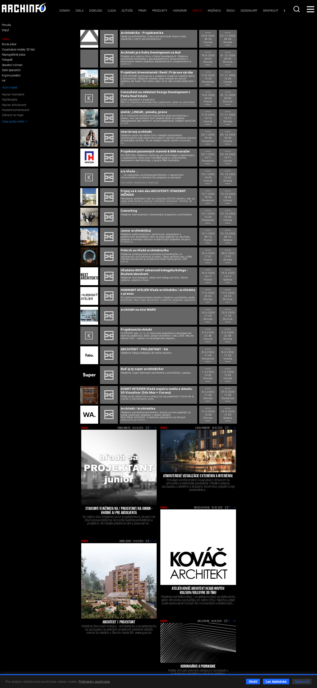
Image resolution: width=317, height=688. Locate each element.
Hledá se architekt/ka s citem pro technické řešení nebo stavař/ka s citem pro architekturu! (153, 38)
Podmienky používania (94, 681)
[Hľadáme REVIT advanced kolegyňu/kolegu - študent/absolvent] (89, 276)
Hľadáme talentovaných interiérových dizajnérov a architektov (156, 215)
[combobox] (297, 9)
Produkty (159, 10)
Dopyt (5, 30)
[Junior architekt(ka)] (89, 237)
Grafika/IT (270, 10)
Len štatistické (276, 681)
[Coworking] (89, 217)
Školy (230, 10)
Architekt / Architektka (138, 408)
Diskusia (95, 10)
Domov (64, 10)
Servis (197, 10)
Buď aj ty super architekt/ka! (142, 369)
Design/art (249, 10)
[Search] (297, 9)
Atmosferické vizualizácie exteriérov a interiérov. (198, 476)
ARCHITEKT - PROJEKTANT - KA (144, 349)
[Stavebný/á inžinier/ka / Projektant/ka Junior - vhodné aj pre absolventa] (119, 467)
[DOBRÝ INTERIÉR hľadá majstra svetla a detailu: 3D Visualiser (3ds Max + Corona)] (89, 395)
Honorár (180, 10)
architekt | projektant (119, 622)
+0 (155, 428)
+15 (234, 621)
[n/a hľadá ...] (89, 177)
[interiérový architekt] (89, 138)
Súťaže (127, 10)
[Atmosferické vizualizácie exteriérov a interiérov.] (198, 451)
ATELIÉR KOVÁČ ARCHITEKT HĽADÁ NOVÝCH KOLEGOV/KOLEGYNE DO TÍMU (198, 591)
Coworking (129, 210)
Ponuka (6, 25)
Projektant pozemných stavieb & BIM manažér (155, 151)
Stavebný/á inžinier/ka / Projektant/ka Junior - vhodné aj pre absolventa (118, 511)
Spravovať (302, 681)
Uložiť (253, 681)
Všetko (6, 39)
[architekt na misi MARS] (89, 316)
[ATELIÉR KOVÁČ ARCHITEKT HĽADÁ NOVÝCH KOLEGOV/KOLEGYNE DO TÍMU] (198, 547)
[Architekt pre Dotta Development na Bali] (89, 58)
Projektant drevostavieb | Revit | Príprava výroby (157, 72)
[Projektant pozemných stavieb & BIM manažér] (89, 157)
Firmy (142, 10)
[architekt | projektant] (119, 581)
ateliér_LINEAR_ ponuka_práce (144, 112)
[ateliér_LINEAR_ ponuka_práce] (89, 118)
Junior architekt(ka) (136, 230)
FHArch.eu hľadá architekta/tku (145, 250)
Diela (80, 10)
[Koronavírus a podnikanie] (198, 643)
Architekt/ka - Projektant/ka (142, 33)
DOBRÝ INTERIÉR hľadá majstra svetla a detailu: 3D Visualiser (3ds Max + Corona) (157, 390)
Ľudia (112, 10)
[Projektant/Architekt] (89, 335)
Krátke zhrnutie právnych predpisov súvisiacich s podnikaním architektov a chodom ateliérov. (198, 672)
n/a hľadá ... (130, 171)
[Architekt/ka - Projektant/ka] (89, 39)
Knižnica (214, 10)
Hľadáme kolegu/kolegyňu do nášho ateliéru (146, 353)
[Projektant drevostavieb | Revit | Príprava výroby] (89, 78)
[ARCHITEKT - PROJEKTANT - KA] (89, 355)
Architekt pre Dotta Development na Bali (151, 52)
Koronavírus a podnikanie (198, 667)
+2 (234, 428)
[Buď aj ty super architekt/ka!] (89, 375)
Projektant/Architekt (136, 329)
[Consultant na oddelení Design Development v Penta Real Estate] (89, 98)
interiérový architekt (136, 131)
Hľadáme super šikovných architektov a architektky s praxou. (156, 373)
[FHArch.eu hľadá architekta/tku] (89, 256)
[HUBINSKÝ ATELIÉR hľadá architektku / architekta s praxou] (89, 296)
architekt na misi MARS (138, 309)
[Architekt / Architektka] (89, 414)
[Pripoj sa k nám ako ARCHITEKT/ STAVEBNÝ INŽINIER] (89, 197)
